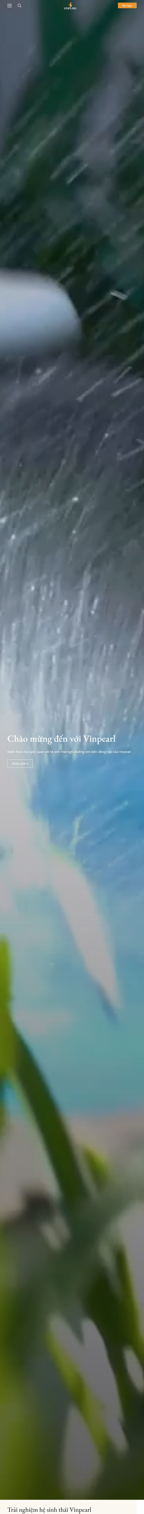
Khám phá (18, 763)
